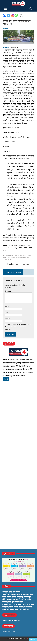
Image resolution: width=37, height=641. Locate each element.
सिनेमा (21, 607)
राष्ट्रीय (17, 602)
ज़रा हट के (28, 599)
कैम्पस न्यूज (27, 597)
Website (7, 318)
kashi (29, 245)
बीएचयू (25, 248)
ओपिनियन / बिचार (28, 594)
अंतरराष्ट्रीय (5, 592)
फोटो (9, 602)
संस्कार (11, 607)
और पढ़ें (6, 379)
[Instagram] (12, 15)
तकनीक (4, 602)
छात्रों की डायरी (20, 599)
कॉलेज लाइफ (6, 599)
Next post (25, 264)
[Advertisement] (18, 410)
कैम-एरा (14, 597)
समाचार (16, 607)
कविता (4, 597)
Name (7, 306)
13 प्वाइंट (10, 245)
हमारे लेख (26, 609)
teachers (11, 248)
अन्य (10, 592)
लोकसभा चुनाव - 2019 (8, 604)
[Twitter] (8, 15)
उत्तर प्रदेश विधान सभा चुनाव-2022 (12, 594)
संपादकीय (5, 607)
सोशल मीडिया (28, 607)
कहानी (9, 597)
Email (7, 312)
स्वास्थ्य (12, 609)
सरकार (4, 251)
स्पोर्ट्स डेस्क (5, 609)
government (22, 245)
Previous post (13, 264)
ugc (16, 248)
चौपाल (13, 599)
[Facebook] (4, 15)
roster (5, 248)
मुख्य (13, 602)
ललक (21, 602)
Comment (8, 291)
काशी (20, 248)
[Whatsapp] (16, 15)
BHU (15, 245)
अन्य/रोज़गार (16, 592)
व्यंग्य (32, 604)
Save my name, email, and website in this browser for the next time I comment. (18, 327)
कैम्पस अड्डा (20, 597)
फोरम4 (29, 638)
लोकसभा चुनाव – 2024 (23, 604)
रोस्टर (30, 248)
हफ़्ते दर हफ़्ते (18, 609)
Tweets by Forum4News (8, 632)
